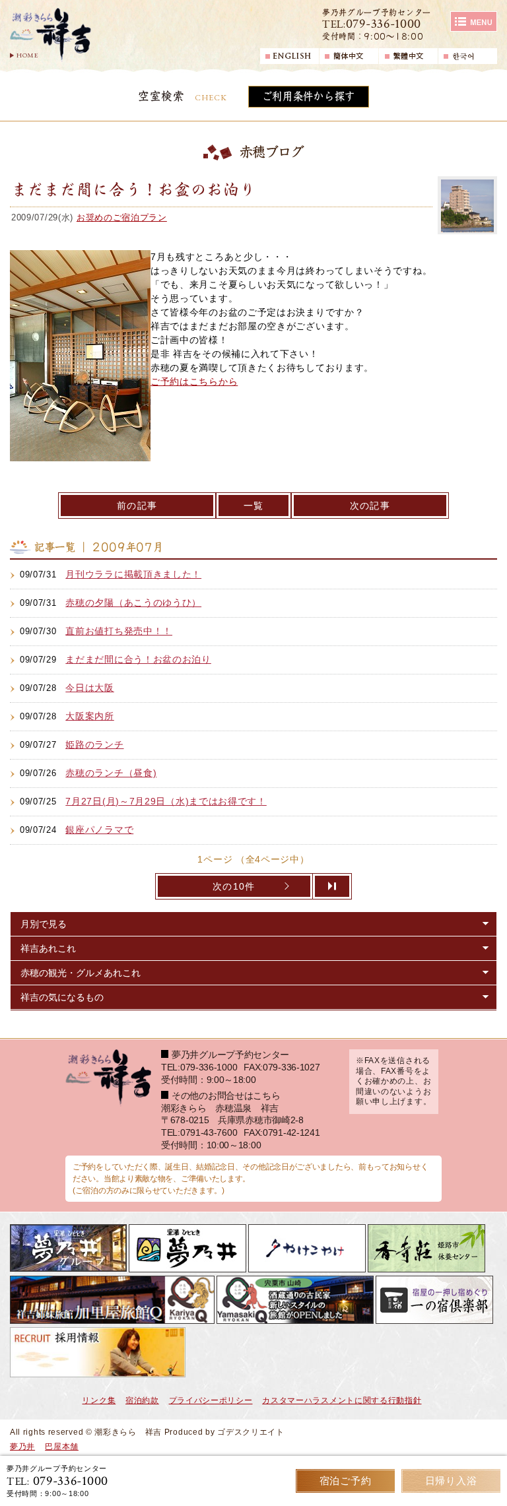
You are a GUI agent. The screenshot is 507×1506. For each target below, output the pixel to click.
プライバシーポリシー (211, 1400)
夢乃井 (22, 1446)
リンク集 (99, 1400)
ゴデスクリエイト (251, 1432)
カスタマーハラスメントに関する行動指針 (341, 1400)
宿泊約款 (142, 1400)
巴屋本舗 (62, 1446)
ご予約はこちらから (194, 381)
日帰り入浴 (451, 1480)
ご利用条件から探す (308, 96)
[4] (333, 886)
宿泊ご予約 (346, 1480)
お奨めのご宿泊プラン (122, 217)
